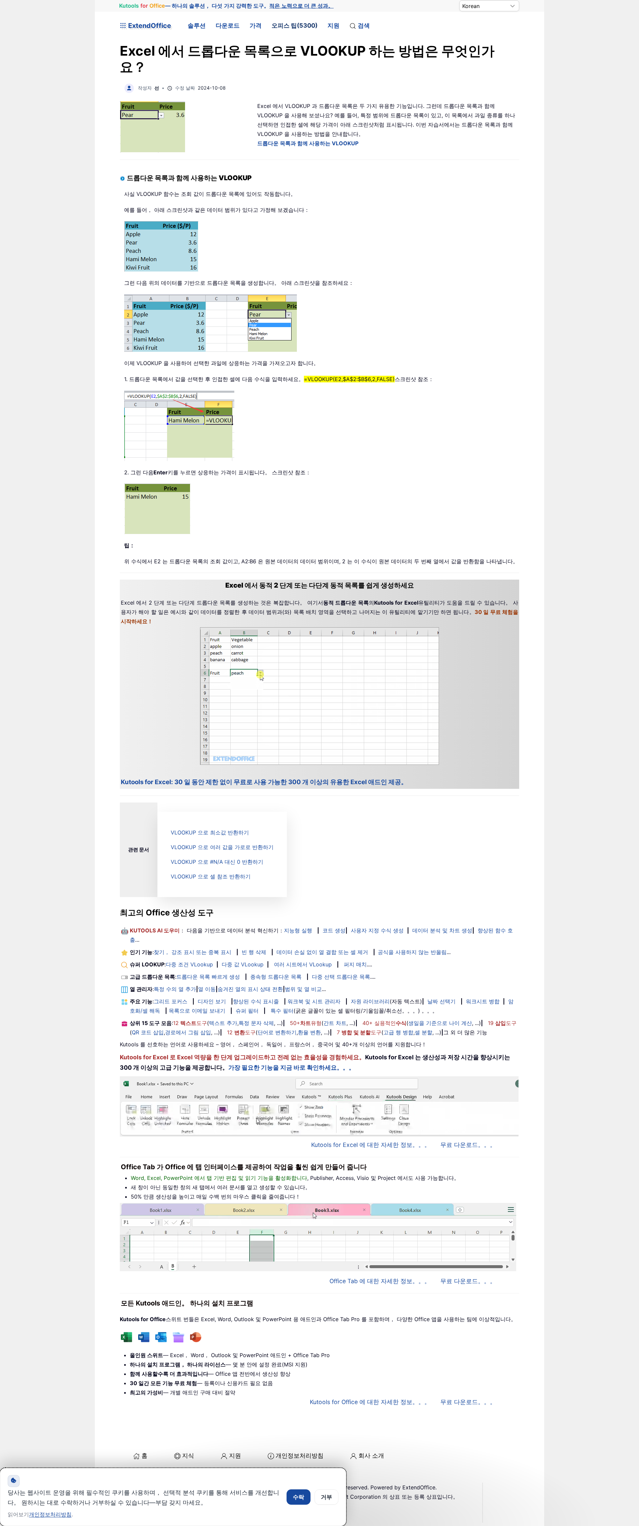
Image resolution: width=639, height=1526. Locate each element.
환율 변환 (309, 1032)
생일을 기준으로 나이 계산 (440, 1023)
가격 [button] (256, 25)
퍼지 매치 (355, 964)
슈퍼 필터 (247, 1010)
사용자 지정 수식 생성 (377, 930)
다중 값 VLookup (243, 964)
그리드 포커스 (170, 1001)
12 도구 (190, 1023)
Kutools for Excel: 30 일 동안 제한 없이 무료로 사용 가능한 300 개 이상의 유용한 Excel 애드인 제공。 (264, 782)
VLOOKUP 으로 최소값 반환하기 (210, 832)
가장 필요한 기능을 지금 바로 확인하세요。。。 (291, 1067)
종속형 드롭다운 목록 (276, 976)
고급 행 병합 (398, 1032)
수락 (298, 1497)
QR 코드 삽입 (148, 1032)
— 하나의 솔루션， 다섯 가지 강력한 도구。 (226, 5)
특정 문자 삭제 (256, 1023)
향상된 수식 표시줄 (256, 1001)
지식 (188, 1455)
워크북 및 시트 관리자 (314, 1001)
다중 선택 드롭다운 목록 (341, 976)
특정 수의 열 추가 (175, 989)
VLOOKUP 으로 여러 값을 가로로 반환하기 (222, 847)
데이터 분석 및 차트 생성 (442, 930)
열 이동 (207, 989)
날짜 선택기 (441, 1001)
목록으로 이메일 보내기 (197, 1010)
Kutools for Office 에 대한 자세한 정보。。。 (370, 1401)
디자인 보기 (212, 1001)
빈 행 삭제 (254, 952)
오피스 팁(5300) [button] (295, 25)
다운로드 (228, 25)
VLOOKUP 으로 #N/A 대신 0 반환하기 (217, 861)
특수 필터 (282, 1010)
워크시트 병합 (483, 1001)
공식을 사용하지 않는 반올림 (412, 952)
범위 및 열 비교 (303, 989)
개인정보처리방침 (299, 1455)
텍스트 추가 (223, 1023)
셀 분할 (423, 1032)
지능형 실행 (298, 930)
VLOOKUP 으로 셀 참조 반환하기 (211, 876)
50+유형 (305, 1023)
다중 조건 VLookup (189, 964)
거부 (326, 1497)
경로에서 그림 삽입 (188, 1032)
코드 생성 (333, 930)
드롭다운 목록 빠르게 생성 (208, 976)
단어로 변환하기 (277, 1032)
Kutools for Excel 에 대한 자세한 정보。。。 (370, 1144)
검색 (364, 25)
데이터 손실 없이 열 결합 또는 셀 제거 (322, 952)
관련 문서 (138, 849)
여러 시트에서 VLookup (303, 964)
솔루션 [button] (197, 25)
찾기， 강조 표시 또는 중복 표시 (192, 952)
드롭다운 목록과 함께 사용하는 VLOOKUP (307, 143)
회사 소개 (371, 1455)
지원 (333, 25)
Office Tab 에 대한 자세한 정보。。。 (379, 1280)
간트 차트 (334, 1023)
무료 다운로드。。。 (468, 1144)
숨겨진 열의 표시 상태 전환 (250, 989)
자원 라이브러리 (370, 1001)
